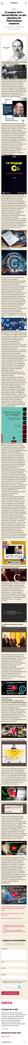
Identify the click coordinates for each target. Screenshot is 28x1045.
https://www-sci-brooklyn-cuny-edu (11, 918)
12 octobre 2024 (20, 27)
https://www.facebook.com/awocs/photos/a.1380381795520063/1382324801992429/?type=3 (13, 908)
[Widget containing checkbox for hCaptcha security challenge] (11, 987)
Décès (14, 9)
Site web (3, 974)
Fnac (8, 1036)
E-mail (3, 968)
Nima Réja (10, 27)
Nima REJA (14, 3)
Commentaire (5, 948)
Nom (3, 961)
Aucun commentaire (15, 29)
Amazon (4, 1036)
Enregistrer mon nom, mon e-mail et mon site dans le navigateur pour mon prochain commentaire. (15, 982)
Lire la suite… (5, 1028)
